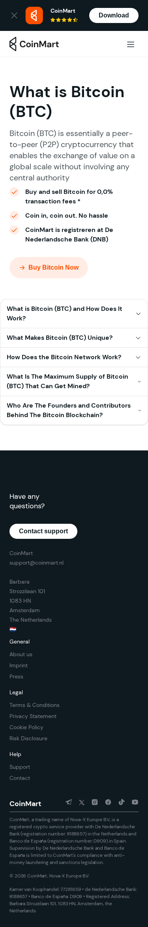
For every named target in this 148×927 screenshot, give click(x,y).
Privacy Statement (32, 716)
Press (16, 676)
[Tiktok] (118, 803)
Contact (19, 777)
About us (20, 654)
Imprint (18, 665)
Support (19, 766)
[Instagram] (91, 803)
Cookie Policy (26, 727)
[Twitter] (78, 803)
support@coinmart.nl (36, 562)
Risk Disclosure (28, 738)
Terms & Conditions (34, 705)
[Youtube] (132, 803)
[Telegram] (65, 803)
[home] (34, 44)
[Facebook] (105, 803)
